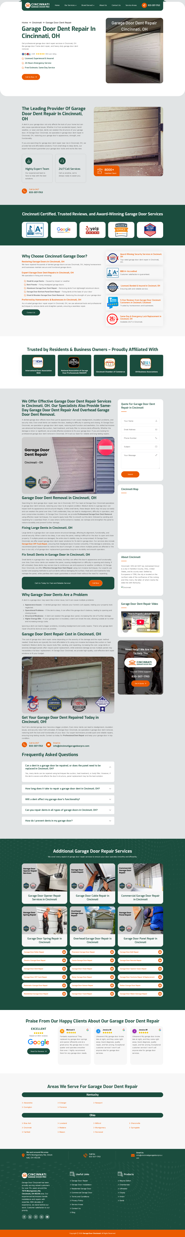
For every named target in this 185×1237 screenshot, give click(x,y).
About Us (103, 5)
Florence (63, 1107)
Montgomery (100, 1128)
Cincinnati (37, 22)
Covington (28, 1107)
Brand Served (87, 5)
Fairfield (27, 1132)
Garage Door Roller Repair (34, 952)
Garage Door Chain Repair (82, 969)
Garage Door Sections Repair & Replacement (137, 977)
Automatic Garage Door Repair (36, 985)
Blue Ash (27, 1123)
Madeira (62, 1128)
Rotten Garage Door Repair (130, 985)
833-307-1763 (153, 5)
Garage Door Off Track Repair (35, 977)
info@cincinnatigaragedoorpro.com (71, 746)
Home (57, 5)
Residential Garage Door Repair (36, 994)
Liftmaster (123, 1189)
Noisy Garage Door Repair (82, 977)
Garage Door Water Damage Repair (133, 994)
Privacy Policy (77, 1200)
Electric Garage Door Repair (35, 960)
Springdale (135, 1128)
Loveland (63, 1123)
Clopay (122, 1193)
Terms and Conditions (80, 1196)
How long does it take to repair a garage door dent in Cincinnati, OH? (62, 788)
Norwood (99, 1132)
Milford (98, 1123)
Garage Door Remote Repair (131, 960)
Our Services (70, 5)
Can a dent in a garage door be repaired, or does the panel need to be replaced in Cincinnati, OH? (63, 767)
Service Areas (131, 5)
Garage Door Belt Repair (129, 952)
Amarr (122, 1196)
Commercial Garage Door (82, 1193)
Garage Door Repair (80, 1181)
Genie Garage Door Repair (82, 960)
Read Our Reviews (37, 1051)
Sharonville (135, 1123)
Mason (62, 1132)
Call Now (95, 583)
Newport (98, 1103)
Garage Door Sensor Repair (82, 985)
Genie (121, 1200)
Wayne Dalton (125, 1181)
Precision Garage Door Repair (83, 952)
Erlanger (62, 1103)
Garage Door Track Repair (82, 994)
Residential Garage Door (81, 1189)
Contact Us (116, 5)
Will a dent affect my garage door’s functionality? (52, 799)
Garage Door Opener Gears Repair (133, 969)
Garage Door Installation (81, 1185)
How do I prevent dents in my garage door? (49, 820)
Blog (73, 1212)
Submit (130, 474)
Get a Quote (139, 683)
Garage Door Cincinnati (92, 1233)
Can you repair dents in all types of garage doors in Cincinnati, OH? (61, 810)
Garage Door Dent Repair (33, 969)
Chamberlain (124, 1185)
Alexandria (28, 1103)
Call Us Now (29, 77)
